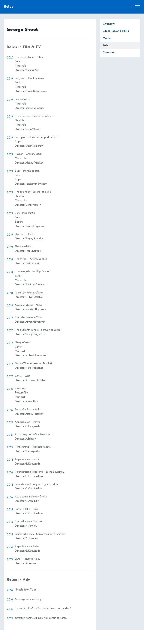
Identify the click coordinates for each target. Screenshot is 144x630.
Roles (106, 45)
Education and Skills (116, 31)
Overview (109, 24)
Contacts (109, 53)
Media (107, 38)
